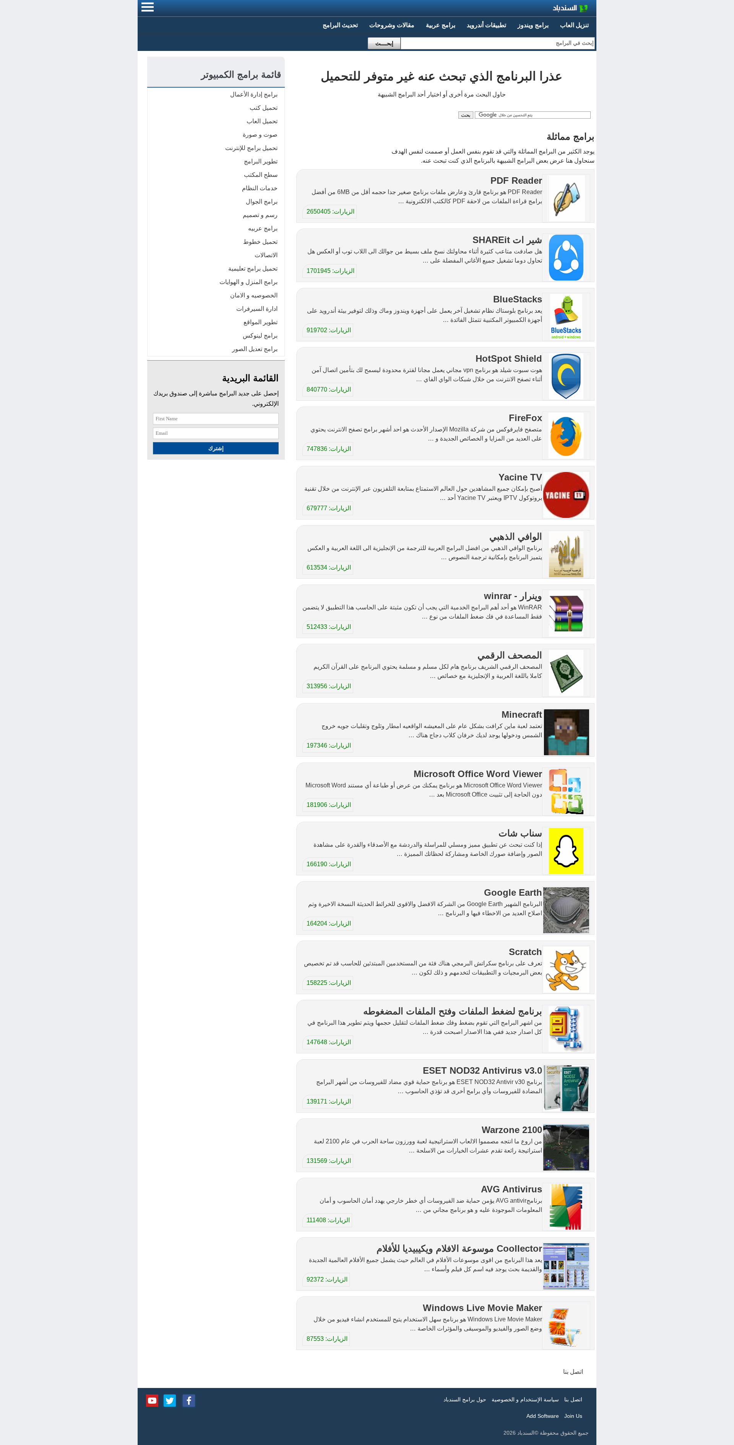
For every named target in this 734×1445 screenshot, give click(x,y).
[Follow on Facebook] (189, 1400)
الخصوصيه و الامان (254, 295)
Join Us (573, 1416)
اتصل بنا (573, 1371)
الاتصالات (266, 255)
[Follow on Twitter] (170, 1400)
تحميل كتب (264, 107)
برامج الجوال (262, 201)
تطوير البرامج (261, 161)
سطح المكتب (261, 174)
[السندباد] (550, 9)
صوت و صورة (260, 134)
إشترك (216, 448)
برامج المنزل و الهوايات (248, 282)
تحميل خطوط (260, 241)
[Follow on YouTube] (152, 1400)
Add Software (542, 1416)
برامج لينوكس (260, 335)
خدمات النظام (260, 188)
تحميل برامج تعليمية (253, 268)
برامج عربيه (263, 228)
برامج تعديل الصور (255, 349)
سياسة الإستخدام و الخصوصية (525, 1399)
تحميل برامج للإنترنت (251, 148)
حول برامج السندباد (464, 1399)
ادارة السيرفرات (257, 308)
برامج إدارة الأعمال (254, 94)
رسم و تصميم (260, 215)
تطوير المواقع (261, 322)
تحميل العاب (262, 121)
